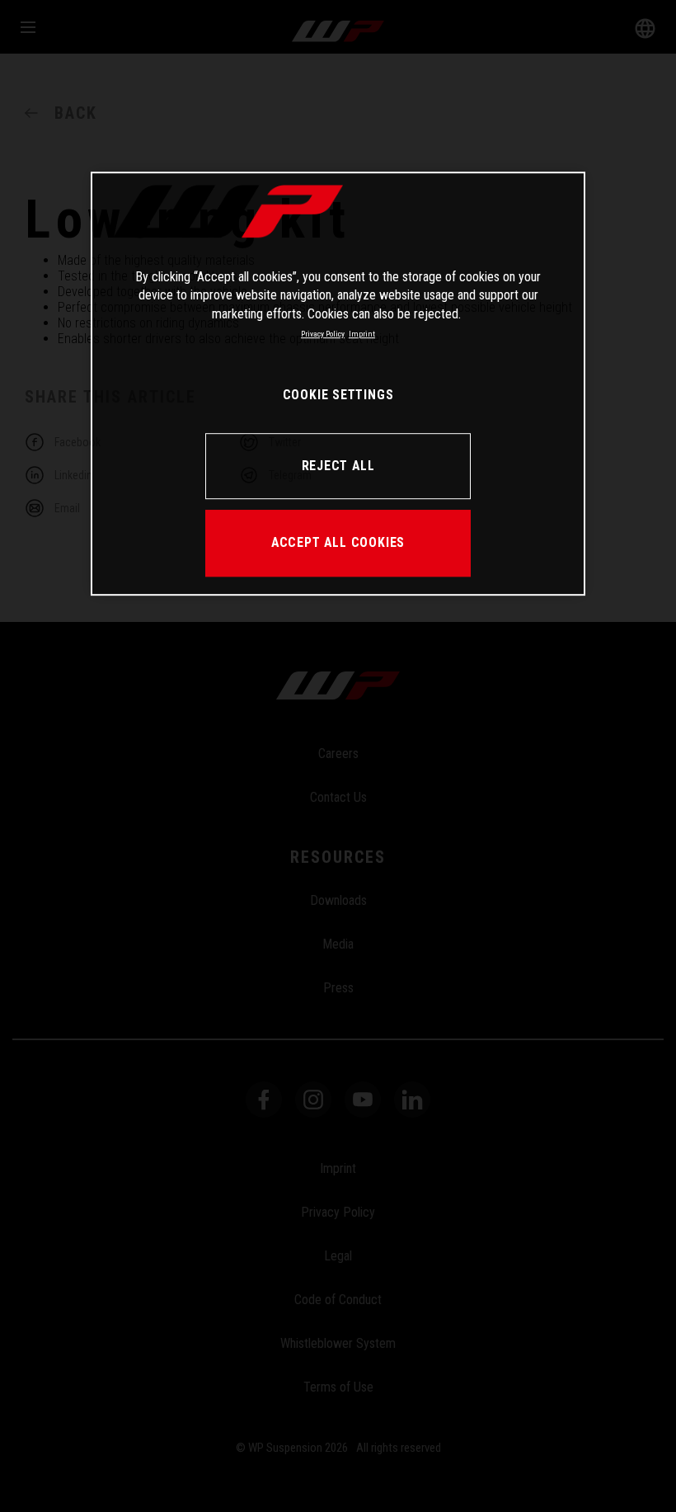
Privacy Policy (323, 333)
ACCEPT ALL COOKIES (338, 543)
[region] (338, 384)
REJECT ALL (338, 465)
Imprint (362, 333)
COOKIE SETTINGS (338, 395)
